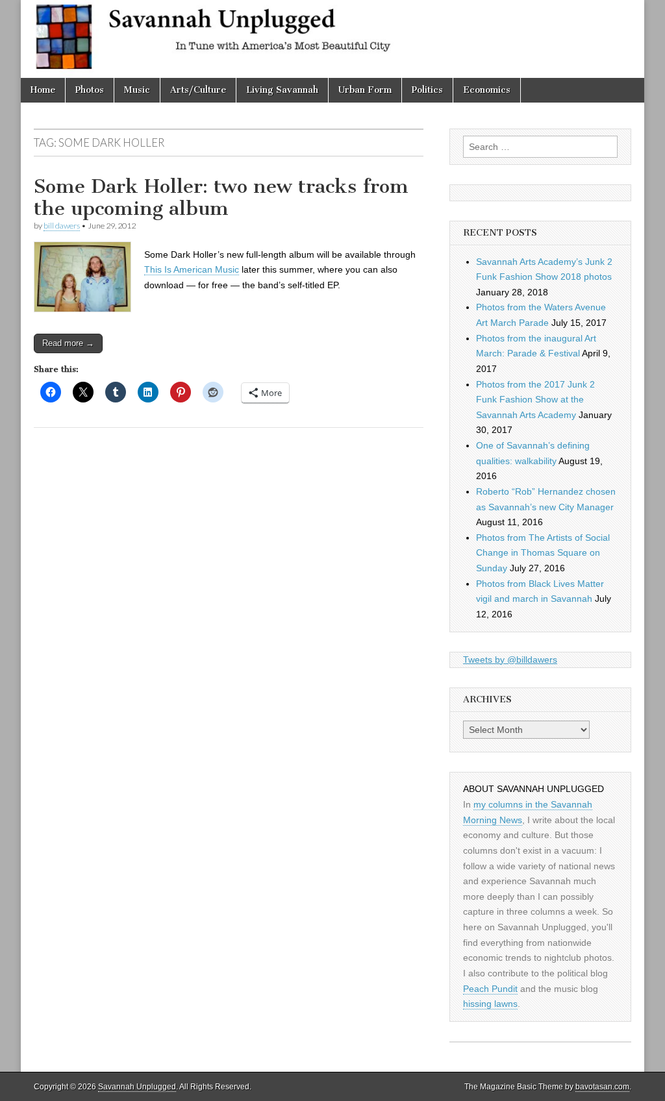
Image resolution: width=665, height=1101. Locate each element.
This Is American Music (191, 269)
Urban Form (365, 89)
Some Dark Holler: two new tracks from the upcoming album (221, 197)
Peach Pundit (490, 988)
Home (43, 89)
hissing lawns (490, 1003)
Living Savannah (282, 89)
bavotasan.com (602, 1086)
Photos (89, 89)
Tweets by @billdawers (510, 659)
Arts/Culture (198, 89)
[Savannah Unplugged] (332, 39)
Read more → (68, 343)
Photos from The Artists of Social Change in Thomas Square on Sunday (543, 552)
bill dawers (62, 225)
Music (137, 89)
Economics (486, 89)
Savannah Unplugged (137, 1086)
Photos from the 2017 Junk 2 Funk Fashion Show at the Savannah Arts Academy (535, 399)
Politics (427, 89)
